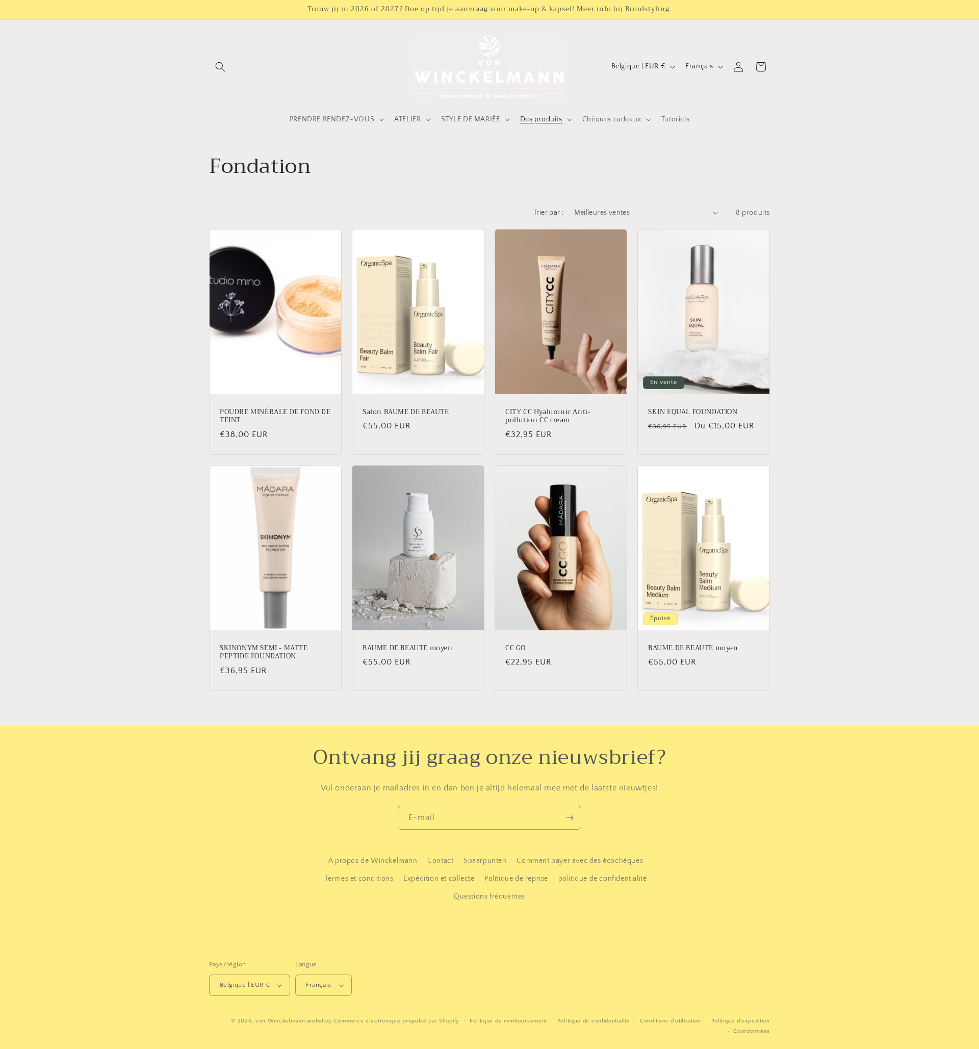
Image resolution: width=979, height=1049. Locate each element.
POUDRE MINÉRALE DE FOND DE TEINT (275, 416)
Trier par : (548, 213)
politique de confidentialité (602, 879)
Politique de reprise (516, 879)
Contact (440, 861)
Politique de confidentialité (593, 1021)
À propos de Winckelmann (373, 861)
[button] (220, 67)
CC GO (515, 648)
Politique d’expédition (740, 1021)
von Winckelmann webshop (293, 1021)
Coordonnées (751, 1031)
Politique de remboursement (508, 1021)
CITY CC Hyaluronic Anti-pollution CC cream (547, 416)
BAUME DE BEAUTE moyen (408, 648)
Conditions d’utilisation (670, 1021)
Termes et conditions (359, 879)
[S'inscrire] (569, 818)
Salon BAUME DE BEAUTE (406, 411)
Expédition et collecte (438, 879)
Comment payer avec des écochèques (580, 861)
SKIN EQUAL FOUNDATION (693, 411)
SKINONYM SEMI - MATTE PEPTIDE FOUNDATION (264, 652)
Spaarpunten (485, 861)
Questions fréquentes (489, 897)
